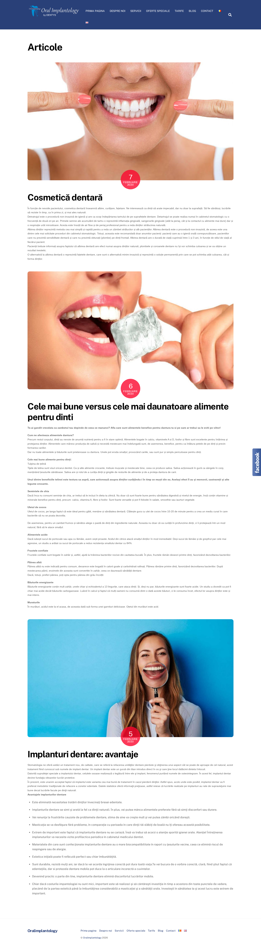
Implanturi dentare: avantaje (83, 754)
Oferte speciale (158, 10)
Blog (192, 10)
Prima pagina (95, 10)
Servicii (135, 10)
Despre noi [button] (105, 930)
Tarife (179, 10)
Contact (207, 10)
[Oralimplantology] (54, 16)
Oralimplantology (92, 937)
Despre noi (117, 10)
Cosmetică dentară (65, 197)
